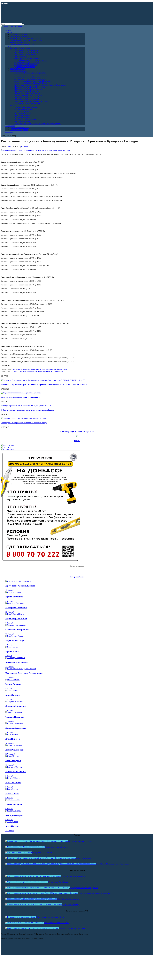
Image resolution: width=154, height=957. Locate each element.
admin (8, 147)
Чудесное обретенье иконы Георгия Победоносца (20, 397)
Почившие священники (19, 130)
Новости (24, 147)
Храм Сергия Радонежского (68, 899)
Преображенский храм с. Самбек (27, 93)
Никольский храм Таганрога (25, 56)
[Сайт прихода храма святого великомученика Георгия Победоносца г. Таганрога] (37, 887)
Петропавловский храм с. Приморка (28, 95)
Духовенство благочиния (19, 128)
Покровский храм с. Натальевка (26, 97)
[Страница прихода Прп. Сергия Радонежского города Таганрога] (31, 899)
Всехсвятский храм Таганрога (26, 50)
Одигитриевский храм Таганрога (27, 59)
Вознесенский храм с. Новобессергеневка (30, 75)
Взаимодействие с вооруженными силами (26, 40)
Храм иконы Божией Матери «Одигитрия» (94, 893)
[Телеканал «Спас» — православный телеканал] (24, 923)
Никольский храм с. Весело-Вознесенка (29, 87)
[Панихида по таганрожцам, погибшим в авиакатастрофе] (23, 418)
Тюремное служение (18, 42)
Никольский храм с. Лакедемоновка (28, 89)
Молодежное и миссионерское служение (25, 38)
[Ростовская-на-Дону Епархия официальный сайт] (25, 847)
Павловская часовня (22, 117)
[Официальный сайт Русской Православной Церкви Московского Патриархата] (36, 841)
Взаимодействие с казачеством (22, 44)
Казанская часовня (21, 111)
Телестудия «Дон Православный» (72, 928)
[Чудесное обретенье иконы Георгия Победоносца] (21, 393)
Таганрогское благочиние (20, 48)
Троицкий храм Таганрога (24, 67)
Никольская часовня (22, 115)
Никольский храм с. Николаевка (26, 91)
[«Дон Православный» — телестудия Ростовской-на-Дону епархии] (32, 928)
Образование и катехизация (20, 36)
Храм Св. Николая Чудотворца (73, 876)
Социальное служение (18, 34)
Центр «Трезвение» (83, 858)
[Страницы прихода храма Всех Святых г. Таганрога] (26, 882)
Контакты (9, 132)
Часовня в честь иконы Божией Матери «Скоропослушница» (37, 124)
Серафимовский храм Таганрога (26, 63)
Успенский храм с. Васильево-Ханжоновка (31, 101)
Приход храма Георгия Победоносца (84, 888)
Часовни (13, 105)
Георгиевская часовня (22, 113)
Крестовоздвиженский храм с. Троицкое (30, 79)
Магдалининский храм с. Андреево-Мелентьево (33, 81)
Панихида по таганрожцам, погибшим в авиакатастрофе (24, 423)
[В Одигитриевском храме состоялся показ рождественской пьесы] (27, 406)
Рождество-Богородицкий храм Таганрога (30, 61)
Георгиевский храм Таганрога (26, 52)
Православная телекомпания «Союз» (50, 917)
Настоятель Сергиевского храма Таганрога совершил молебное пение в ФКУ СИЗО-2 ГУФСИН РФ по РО (44, 385)
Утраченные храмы (17, 69)
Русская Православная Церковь (80, 841)
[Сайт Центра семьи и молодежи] (18, 852)
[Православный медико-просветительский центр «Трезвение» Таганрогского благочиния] (40, 858)
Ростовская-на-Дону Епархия (56, 847)
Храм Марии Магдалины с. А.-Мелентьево (112, 864)
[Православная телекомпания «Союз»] (20, 917)
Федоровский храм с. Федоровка (27, 103)
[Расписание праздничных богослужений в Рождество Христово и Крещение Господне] (35, 150)
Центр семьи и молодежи (42, 853)
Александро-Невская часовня (25, 107)
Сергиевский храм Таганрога (25, 65)
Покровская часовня (22, 122)
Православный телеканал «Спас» (56, 923)
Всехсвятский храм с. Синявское (27, 77)
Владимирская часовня (23, 109)
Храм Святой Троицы (70, 905)
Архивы (4, 3)
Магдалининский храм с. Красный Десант (30, 83)
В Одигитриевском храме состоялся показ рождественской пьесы (27, 410)
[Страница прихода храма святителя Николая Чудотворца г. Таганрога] (33, 876)
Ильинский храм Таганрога (25, 54)
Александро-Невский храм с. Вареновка (30, 73)
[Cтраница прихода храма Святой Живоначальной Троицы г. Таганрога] (33, 904)
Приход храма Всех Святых (58, 882)
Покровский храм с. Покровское (26, 99)
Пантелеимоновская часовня (25, 120)
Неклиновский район (18, 71)
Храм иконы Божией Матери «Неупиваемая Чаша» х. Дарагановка (40, 85)
